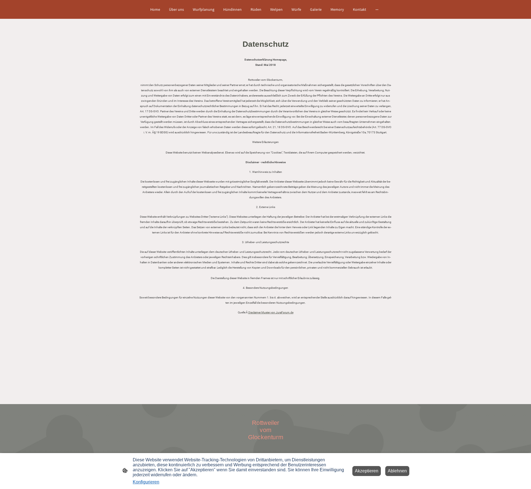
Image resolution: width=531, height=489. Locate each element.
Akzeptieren (366, 471)
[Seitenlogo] (265, 445)
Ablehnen (397, 471)
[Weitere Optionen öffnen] (377, 9)
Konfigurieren (146, 482)
